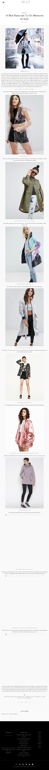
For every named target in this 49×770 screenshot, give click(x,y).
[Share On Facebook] (18, 702)
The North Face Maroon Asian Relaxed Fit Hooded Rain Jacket (25, 627)
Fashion (24, 13)
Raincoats (38, 696)
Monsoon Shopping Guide (17, 696)
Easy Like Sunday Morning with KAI (23, 739)
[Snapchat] (29, 764)
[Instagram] (26, 764)
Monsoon (7, 696)
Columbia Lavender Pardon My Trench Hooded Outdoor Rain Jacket (25, 453)
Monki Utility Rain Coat (25, 156)
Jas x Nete (24, 736)
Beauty (39, 739)
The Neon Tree (33, 766)
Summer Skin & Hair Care (23, 743)
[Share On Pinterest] (26, 702)
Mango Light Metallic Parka (25, 510)
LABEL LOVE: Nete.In (24, 741)
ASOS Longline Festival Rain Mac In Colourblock (25, 220)
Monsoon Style (30, 696)
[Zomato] (33, 764)
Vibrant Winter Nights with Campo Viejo (24, 734)
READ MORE (8, 752)
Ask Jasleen (39, 743)
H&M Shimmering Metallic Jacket (25, 402)
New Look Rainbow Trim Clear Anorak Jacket (25, 89)
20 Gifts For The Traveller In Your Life (23, 747)
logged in (8, 714)
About (39, 734)
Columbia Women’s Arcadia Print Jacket (25, 569)
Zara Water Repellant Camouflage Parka (25, 347)
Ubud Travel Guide (23, 745)
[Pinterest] (23, 764)
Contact (39, 745)
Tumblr (27, 71)
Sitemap (39, 747)
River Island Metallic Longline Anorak (25, 284)
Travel (39, 741)
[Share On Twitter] (22, 702)
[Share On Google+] (30, 702)
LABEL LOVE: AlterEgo (23, 753)
